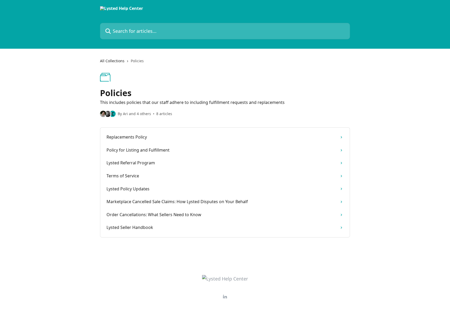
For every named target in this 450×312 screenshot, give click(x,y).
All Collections (112, 60)
